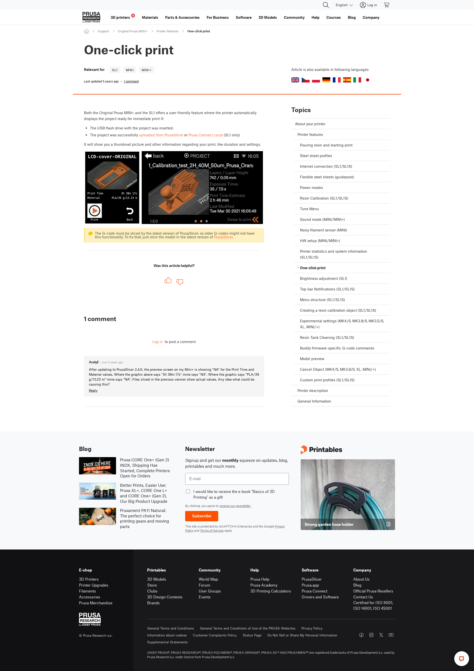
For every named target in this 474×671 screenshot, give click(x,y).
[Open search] (326, 5)
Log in (157, 341)
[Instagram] (371, 635)
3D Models (156, 579)
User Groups (210, 591)
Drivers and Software (320, 596)
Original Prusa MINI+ (133, 31)
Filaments (87, 591)
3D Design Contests (164, 596)
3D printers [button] (122, 17)
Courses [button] (333, 17)
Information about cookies (167, 635)
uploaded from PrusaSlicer (161, 135)
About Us (361, 579)
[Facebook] (361, 635)
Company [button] (371, 17)
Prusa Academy (263, 585)
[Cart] (387, 5)
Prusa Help (259, 579)
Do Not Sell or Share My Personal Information (302, 635)
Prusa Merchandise (95, 602)
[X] (381, 635)
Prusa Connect (314, 591)
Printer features (167, 31)
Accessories (89, 596)
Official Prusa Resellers (373, 591)
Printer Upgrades (93, 585)
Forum (204, 585)
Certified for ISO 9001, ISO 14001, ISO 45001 (373, 605)
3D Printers (89, 579)
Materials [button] (150, 17)
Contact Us (363, 596)
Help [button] (315, 17)
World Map (208, 579)
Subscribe (201, 516)
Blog (357, 585)
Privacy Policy (311, 628)
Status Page (252, 635)
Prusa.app (310, 585)
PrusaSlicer (223, 237)
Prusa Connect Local (205, 135)
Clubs (152, 591)
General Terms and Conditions (170, 628)
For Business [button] (218, 17)
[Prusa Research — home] (91, 17)
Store (152, 585)
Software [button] (244, 17)
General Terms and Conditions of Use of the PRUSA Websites (248, 628)
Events (205, 596)
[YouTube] (391, 635)
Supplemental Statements (167, 642)
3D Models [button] (267, 17)
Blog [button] (352, 17)
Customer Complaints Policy (215, 635)
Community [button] (294, 17)
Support (103, 31)
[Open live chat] (461, 658)
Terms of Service (212, 530)
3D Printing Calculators (270, 591)
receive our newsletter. (235, 506)
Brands (153, 602)
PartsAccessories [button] (182, 17)
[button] (295, 79)
